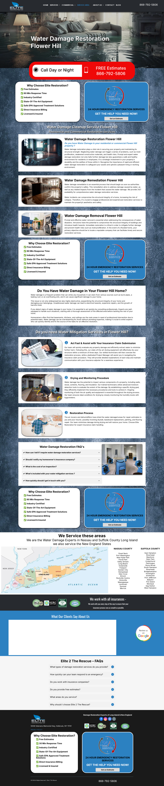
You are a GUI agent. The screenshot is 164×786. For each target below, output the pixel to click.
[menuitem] (45, 5)
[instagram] (105, 719)
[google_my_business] (110, 719)
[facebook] (101, 719)
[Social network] (114, 719)
